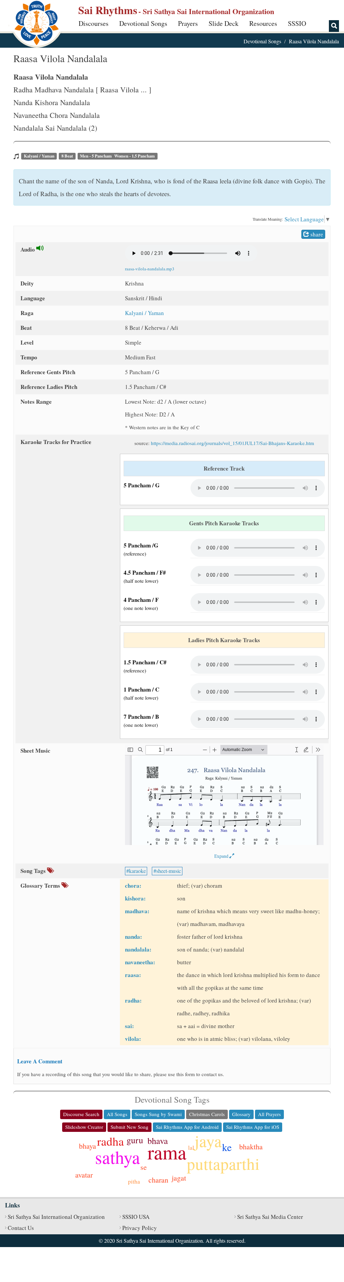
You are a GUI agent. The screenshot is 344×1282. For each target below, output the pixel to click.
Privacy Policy (139, 1228)
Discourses (94, 23)
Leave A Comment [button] (39, 1061)
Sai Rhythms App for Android (187, 1126)
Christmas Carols (207, 1114)
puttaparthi (223, 1163)
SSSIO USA (135, 1217)
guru (135, 1140)
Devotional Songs (143, 23)
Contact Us (21, 1228)
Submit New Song (129, 1126)
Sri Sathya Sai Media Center (270, 1217)
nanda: (133, 936)
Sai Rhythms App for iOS (252, 1126)
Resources (263, 23)
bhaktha (251, 1146)
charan (158, 1180)
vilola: (133, 1038)
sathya (117, 1157)
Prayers (188, 23)
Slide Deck (224, 23)
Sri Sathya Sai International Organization (56, 1217)
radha (110, 1141)
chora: (133, 885)
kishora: (135, 898)
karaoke (137, 870)
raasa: (133, 975)
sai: (129, 1026)
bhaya (87, 1146)
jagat (179, 1178)
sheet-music (168, 870)
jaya (208, 1141)
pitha (134, 1181)
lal (191, 1147)
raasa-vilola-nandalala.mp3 (149, 269)
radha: (133, 1000)
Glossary (241, 1114)
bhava (157, 1140)
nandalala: (138, 949)
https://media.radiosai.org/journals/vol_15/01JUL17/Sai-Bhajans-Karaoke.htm (232, 443)
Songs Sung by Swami (158, 1114)
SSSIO (297, 23)
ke (227, 1147)
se (143, 1167)
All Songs (117, 1114)
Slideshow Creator (84, 1126)
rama (166, 1152)
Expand (221, 856)
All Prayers (269, 1114)
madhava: (137, 911)
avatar (84, 1175)
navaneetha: (140, 962)
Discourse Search (81, 1114)
